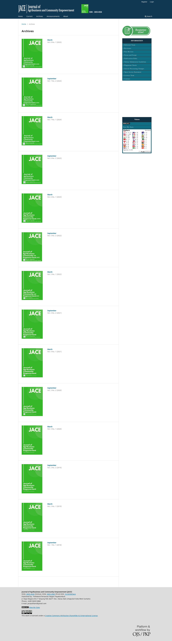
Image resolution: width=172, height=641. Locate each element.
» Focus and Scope (130, 55)
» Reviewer (127, 48)
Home (20, 16)
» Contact (126, 79)
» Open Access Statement (132, 72)
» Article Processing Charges (133, 69)
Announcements (53, 16)
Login (152, 2)
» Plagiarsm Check (130, 65)
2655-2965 (51, 594)
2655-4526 (30, 594)
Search (149, 16)
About (65, 16)
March (49, 40)
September (51, 78)
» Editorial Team (129, 45)
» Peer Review (128, 52)
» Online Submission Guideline (134, 62)
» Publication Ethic (130, 58)
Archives (39, 16)
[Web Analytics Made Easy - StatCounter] (137, 123)
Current (29, 16)
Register (144, 2)
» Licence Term (128, 75)
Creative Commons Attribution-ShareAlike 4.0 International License (71, 615)
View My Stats (128, 127)
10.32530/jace (70, 594)
